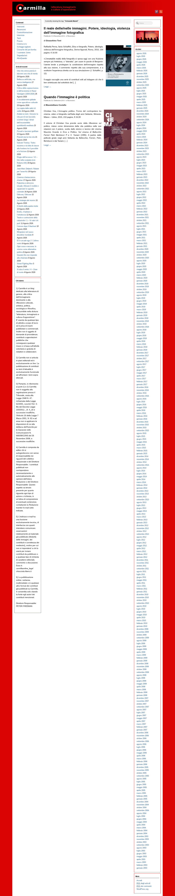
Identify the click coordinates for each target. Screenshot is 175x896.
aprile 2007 (141, 721)
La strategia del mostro (26, 200)
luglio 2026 (141, 56)
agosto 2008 (141, 675)
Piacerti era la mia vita (26, 137)
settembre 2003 (143, 845)
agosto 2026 (141, 53)
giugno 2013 (141, 508)
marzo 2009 (141, 655)
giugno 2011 (141, 577)
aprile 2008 (141, 687)
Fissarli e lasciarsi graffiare (27, 131)
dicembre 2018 (142, 318)
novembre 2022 (143, 183)
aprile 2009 (141, 652)
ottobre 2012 (141, 531)
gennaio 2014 (142, 488)
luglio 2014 (141, 471)
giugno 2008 (141, 681)
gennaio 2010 (142, 626)
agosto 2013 (141, 502)
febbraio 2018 (142, 347)
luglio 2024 (141, 125)
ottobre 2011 (141, 566)
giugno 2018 (141, 335)
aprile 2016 (141, 410)
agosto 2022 (141, 192)
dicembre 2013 (142, 491)
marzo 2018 (141, 344)
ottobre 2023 (141, 151)
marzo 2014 (141, 482)
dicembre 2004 (142, 802)
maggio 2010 (142, 615)
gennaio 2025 (142, 108)
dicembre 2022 (142, 180)
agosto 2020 (141, 261)
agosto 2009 (141, 641)
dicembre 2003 (142, 836)
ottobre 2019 (141, 289)
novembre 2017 (143, 356)
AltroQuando (22, 58)
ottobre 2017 (141, 358)
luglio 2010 (141, 609)
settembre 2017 (143, 361)
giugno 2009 (141, 646)
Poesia (19, 41)
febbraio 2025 (142, 105)
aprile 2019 (141, 307)
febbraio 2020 (142, 278)
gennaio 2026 (142, 74)
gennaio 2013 (142, 523)
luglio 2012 (141, 540)
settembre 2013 (143, 500)
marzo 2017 (141, 379)
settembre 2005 (143, 776)
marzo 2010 (141, 620)
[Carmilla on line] (87, 8)
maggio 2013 (142, 511)
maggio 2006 (142, 753)
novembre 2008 (143, 666)
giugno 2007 (141, 715)
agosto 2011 (141, 571)
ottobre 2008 (141, 669)
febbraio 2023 (142, 174)
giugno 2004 (141, 819)
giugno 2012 (141, 543)
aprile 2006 (141, 756)
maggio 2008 (142, 684)
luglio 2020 (141, 263)
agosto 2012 (141, 537)
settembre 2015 (143, 430)
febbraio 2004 (142, 831)
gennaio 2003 (142, 868)
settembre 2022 (143, 189)
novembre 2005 (143, 770)
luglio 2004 (141, 816)
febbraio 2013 (142, 520)
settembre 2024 (143, 120)
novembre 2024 (143, 114)
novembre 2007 (143, 701)
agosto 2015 (141, 433)
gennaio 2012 (142, 557)
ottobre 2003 (141, 842)
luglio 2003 (141, 851)
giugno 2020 (141, 266)
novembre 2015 (143, 425)
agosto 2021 (141, 226)
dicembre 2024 (142, 111)
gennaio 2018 (142, 350)
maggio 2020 (142, 269)
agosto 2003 (141, 848)
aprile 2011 (141, 583)
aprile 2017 (141, 376)
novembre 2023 (143, 148)
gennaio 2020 (142, 281)
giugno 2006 (141, 750)
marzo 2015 (141, 448)
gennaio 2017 (142, 384)
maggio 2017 (142, 373)
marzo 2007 (141, 724)
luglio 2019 (141, 298)
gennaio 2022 (142, 212)
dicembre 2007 (142, 698)
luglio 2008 (141, 678)
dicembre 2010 (142, 594)
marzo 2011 (141, 586)
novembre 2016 (143, 390)
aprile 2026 (141, 65)
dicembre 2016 (142, 387)
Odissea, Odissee (24, 195)
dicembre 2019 (142, 284)
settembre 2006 (143, 741)
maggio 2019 (142, 304)
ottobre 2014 (141, 462)
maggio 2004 (142, 822)
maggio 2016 (142, 407)
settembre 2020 (143, 258)
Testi (19, 38)
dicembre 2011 (142, 560)
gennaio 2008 (142, 695)
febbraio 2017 (142, 381)
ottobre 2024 (141, 117)
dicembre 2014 (142, 456)
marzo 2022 (141, 206)
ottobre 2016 (141, 393)
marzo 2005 (141, 793)
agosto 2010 (141, 606)
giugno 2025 (141, 94)
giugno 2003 (141, 854)
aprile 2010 (141, 618)
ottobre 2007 (141, 704)
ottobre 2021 (141, 220)
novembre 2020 (143, 252)
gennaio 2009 (142, 661)
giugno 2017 (141, 370)
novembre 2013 (143, 494)
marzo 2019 (141, 310)
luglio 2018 (141, 333)
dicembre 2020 (142, 249)
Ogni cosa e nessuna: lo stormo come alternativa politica (26, 249)
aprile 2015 (141, 445)
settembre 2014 (143, 465)
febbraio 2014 (142, 485)
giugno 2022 (141, 197)
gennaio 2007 (142, 730)
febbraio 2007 (142, 727)
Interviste (20, 35)
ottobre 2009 (141, 635)
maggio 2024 (142, 131)
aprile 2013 (141, 514)
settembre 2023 (143, 154)
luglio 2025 (141, 91)
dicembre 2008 (142, 664)
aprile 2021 (141, 238)
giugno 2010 (141, 612)
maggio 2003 (142, 856)
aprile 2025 (141, 99)
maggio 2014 (142, 476)
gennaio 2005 (142, 799)
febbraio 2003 (142, 865)
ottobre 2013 (141, 497)
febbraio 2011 (142, 589)
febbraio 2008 (142, 692)
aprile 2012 (141, 548)
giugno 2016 (141, 405)
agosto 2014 (141, 468)
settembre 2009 (143, 638)
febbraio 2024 (142, 140)
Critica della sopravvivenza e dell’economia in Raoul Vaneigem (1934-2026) (27, 91)
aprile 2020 (141, 272)
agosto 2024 (141, 122)
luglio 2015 (141, 436)
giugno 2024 (141, 128)
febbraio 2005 (142, 796)
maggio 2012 (142, 546)
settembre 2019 (143, 292)
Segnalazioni (22, 55)
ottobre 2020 (141, 255)
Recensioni (71, 36)
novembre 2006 (143, 736)
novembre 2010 (143, 597)
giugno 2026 (141, 59)
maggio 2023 (142, 166)
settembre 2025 (143, 85)
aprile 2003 (141, 859)
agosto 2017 (141, 364)
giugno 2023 (141, 163)
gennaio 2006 (142, 764)
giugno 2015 (141, 439)
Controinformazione (24, 32)
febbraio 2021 (142, 243)
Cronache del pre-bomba (26, 50)
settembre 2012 (143, 534)
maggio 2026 (142, 62)
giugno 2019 (141, 301)
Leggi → (47, 87)
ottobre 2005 (141, 773)
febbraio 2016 (142, 416)
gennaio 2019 (142, 315)
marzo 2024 (141, 137)
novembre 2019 (143, 287)
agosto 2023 (141, 157)
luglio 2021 (141, 229)
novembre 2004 (143, 805)
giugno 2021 (141, 232)
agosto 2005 (141, 779)
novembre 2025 (143, 79)
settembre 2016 (143, 396)
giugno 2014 (141, 474)
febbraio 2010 (142, 623)
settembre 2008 (143, 672)
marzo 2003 (141, 862)
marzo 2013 (141, 517)
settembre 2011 (143, 569)
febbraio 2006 (142, 761)
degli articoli (143, 883)
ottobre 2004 (141, 807)
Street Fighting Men (25, 264)
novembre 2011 (143, 563)
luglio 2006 (141, 747)
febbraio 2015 (142, 451)
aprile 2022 (141, 203)
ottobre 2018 (141, 324)
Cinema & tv (22, 44)
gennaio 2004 (142, 833)
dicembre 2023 (142, 145)
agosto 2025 (141, 88)
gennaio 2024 (142, 143)
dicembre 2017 (142, 353)
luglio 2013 (141, 505)
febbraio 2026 (142, 71)
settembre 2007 (143, 707)
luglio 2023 (141, 160)
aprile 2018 (141, 341)
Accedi (139, 880)
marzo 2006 (141, 759)
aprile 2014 (141, 479)
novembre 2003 (143, 839)
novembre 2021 (143, 217)
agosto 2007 (141, 710)
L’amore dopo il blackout (26, 226)
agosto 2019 (141, 295)
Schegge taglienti (24, 47)
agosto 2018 (141, 330)
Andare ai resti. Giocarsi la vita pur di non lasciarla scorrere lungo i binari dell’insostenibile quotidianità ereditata (27, 120)
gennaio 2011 (142, 592)
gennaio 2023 (142, 177)
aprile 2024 (141, 134)
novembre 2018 (143, 321)
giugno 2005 (141, 784)
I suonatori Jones (24, 53)
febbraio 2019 (142, 312)
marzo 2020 (141, 275)
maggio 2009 (142, 649)
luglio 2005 (141, 782)
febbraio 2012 (142, 554)
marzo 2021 (141, 240)
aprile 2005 (141, 790)
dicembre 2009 (142, 629)
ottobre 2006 (141, 738)
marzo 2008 (141, 689)
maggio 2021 (142, 235)
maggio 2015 (142, 442)
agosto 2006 (141, 744)
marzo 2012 (141, 551)
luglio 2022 (141, 194)
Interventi (20, 27)
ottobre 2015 (141, 428)
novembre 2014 (143, 459)
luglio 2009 (141, 643)
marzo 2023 (141, 171)
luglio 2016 (141, 402)
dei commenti (144, 886)
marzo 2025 (141, 102)
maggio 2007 (142, 718)
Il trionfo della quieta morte (27, 206)
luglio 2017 (141, 367)
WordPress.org (142, 889)
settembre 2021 (143, 223)
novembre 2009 (143, 632)
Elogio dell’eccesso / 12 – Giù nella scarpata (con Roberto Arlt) (27, 160)
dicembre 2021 (142, 215)
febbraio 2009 (142, 658)
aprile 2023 (141, 168)
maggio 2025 (142, 97)
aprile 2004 (141, 825)
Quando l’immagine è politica (67, 97)
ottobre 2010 (141, 600)
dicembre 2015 (142, 422)
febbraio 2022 (142, 209)
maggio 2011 (142, 580)
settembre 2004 (143, 810)
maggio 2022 (142, 200)
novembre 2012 (143, 528)
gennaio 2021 (142, 246)
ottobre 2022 (141, 186)
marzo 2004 (141, 828)
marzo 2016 (141, 413)
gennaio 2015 (142, 453)
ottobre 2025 (141, 82)
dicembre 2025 (142, 76)
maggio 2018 (142, 338)
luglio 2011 (141, 574)
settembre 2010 (143, 603)
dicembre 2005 (142, 767)
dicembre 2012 (142, 525)
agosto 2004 (141, 813)
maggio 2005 (142, 787)
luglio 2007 (141, 713)
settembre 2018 (143, 327)
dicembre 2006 (142, 733)
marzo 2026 (141, 68)
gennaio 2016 (142, 419)
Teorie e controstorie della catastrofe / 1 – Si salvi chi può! (27, 220)
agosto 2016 (141, 399)
